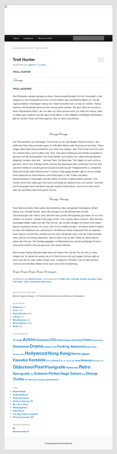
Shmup (92, 373)
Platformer (72, 367)
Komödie (75, 279)
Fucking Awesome (71, 346)
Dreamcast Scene (21, 397)
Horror (76, 353)
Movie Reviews (35, 279)
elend (43, 64)
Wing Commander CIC (23, 417)
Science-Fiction (47, 373)
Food (15, 310)
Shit (83, 374)
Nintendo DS (98, 361)
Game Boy (91, 346)
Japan (85, 354)
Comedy (77, 340)
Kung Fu (57, 360)
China (59, 340)
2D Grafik (17, 340)
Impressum (28, 38)
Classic (67, 340)
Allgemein (17, 307)
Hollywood (36, 353)
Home (16, 38)
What (35, 380)
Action (29, 339)
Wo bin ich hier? (45, 38)
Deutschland (97, 340)
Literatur (17, 316)
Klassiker (20, 359)
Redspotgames (20, 407)
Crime (86, 339)
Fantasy (47, 346)
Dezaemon (21, 346)
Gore (22, 354)
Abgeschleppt (19, 391)
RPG (32, 374)
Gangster (16, 354)
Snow (99, 279)
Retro (84, 366)
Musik (15, 326)
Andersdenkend (20, 394)
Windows (42, 379)
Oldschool (23, 367)
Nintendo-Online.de (21, 431)
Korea (49, 360)
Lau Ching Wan (69, 361)
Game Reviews (20, 313)
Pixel (39, 367)
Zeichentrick (52, 379)
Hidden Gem (65, 279)
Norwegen (92, 279)
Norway (83, 279)
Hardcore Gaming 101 (23, 401)
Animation (43, 340)
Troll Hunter (24, 59)
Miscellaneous (19, 319)
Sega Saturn (70, 373)
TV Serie (29, 379)
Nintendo (87, 360)
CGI (53, 339)
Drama (36, 346)
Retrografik (21, 373)
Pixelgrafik (55, 367)
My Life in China (20, 404)
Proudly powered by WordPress (58, 443)
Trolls (26, 281)
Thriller (18, 379)
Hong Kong (59, 353)
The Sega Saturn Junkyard (25, 413)
